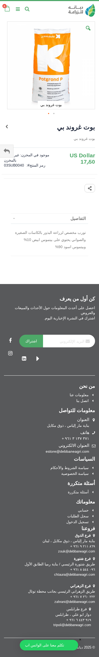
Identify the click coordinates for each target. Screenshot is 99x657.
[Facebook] (10, 341)
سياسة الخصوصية (75, 473)
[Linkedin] (24, 359)
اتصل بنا (82, 401)
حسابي (83, 510)
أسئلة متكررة (78, 492)
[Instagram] (10, 353)
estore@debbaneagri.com (67, 451)
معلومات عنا (79, 395)
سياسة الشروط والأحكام (69, 468)
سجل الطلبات (78, 516)
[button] (88, 32)
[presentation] (49, 218)
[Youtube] (37, 359)
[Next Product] (7, 126)
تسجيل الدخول (77, 522)
